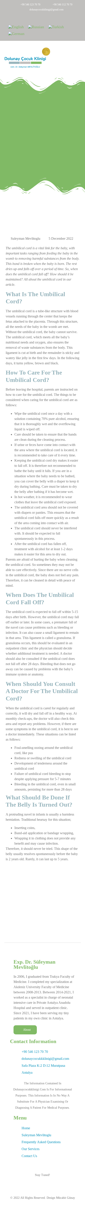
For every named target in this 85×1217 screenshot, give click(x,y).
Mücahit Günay (65, 1197)
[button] (78, 57)
